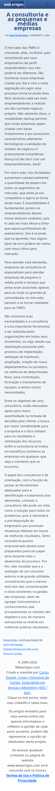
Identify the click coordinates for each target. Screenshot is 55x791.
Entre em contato (12, 653)
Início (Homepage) (13, 644)
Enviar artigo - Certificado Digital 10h (23, 640)
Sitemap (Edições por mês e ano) (20, 649)
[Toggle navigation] (47, 4)
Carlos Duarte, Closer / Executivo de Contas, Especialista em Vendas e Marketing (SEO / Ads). (27, 682)
